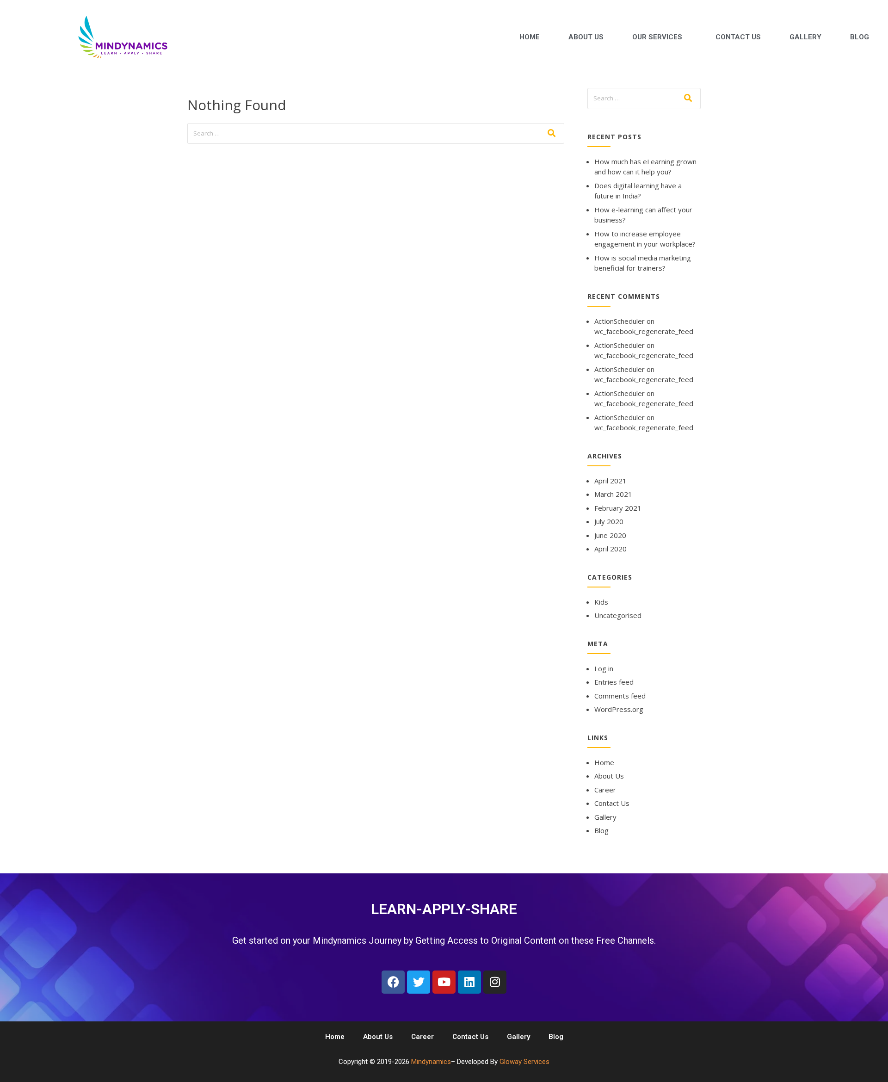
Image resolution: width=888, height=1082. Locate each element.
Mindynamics (431, 1061)
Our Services (657, 37)
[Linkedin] (469, 982)
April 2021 (610, 480)
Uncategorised (617, 615)
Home (529, 37)
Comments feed (620, 695)
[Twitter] (418, 982)
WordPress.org (618, 709)
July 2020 (608, 521)
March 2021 (613, 494)
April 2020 (610, 548)
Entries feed (614, 681)
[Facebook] (393, 982)
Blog (859, 37)
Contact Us (738, 37)
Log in (603, 668)
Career (605, 789)
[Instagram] (494, 982)
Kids (601, 601)
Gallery (805, 37)
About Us (586, 37)
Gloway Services (524, 1061)
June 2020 (610, 535)
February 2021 (617, 508)
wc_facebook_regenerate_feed (643, 331)
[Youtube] (444, 982)
